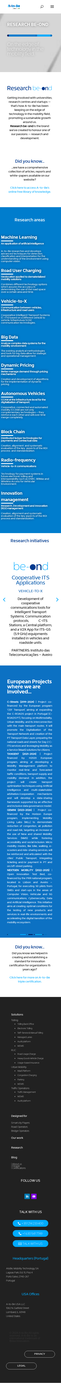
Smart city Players (20, 1122)
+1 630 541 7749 (32, 1233)
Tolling (14, 1020)
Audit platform (24, 1101)
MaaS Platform (23, 1071)
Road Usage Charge (26, 1054)
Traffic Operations (20, 1088)
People (16, 1166)
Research (17, 1147)
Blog (14, 1157)
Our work (17, 1137)
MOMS (20, 1084)
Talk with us (32, 1243)
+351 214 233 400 (32, 1223)
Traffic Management (26, 1092)
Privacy (39, 1353)
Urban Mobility (18, 1067)
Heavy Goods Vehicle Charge (30, 1058)
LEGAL (21, 1365)
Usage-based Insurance (28, 1062)
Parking (20, 1079)
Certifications (19, 1168)
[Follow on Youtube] (34, 1196)
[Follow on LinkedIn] (27, 1196)
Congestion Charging (27, 1075)
